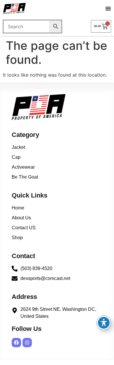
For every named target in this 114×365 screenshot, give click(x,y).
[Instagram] (27, 342)
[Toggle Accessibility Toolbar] (104, 323)
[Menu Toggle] (108, 8)
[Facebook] (16, 342)
